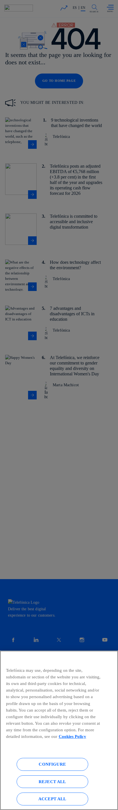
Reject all (52, 781)
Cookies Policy (72, 736)
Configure (52, 764)
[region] (59, 730)
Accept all (52, 798)
